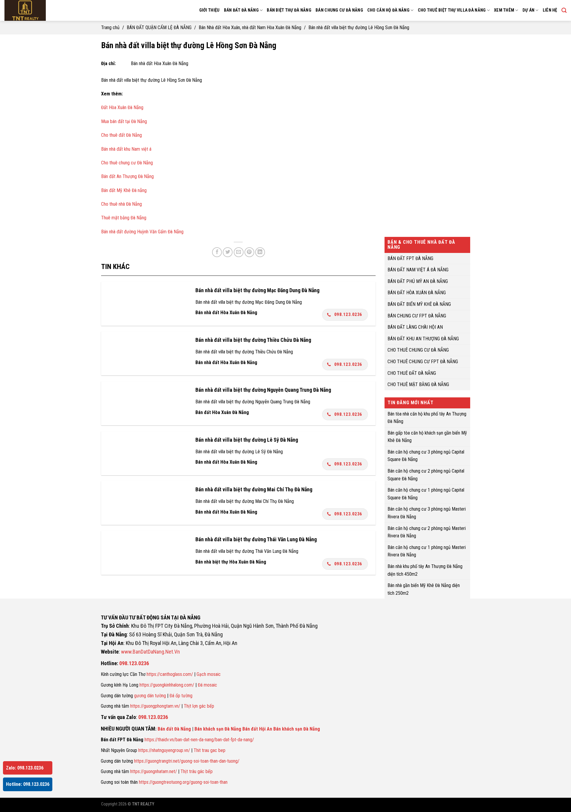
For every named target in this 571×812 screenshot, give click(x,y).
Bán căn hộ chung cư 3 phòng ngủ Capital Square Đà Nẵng (426, 455)
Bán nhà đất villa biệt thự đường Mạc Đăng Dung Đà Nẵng (257, 290)
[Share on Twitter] (228, 252)
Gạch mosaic (209, 674)
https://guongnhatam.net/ (153, 771)
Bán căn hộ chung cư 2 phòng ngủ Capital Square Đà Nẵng (426, 474)
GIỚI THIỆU (209, 10)
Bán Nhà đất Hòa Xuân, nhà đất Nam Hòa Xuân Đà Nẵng (250, 27)
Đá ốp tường (181, 695)
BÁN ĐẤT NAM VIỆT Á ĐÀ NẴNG (418, 270)
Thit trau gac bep (209, 750)
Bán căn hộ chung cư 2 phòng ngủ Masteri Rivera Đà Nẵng (427, 532)
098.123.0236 (348, 314)
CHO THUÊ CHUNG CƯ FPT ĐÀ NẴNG (423, 361)
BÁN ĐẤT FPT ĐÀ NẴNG (410, 258)
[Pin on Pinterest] (249, 252)
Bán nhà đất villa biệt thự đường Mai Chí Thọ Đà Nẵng (253, 489)
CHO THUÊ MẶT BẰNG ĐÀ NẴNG (418, 384)
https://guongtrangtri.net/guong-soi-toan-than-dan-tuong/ (186, 761)
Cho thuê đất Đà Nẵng (121, 135)
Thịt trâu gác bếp (197, 771)
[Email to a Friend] (239, 252)
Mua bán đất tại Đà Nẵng (124, 121)
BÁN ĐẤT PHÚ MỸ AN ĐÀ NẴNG (418, 281)
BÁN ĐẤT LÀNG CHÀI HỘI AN (415, 327)
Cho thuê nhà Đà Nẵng (121, 204)
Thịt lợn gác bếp (199, 706)
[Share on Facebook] (217, 252)
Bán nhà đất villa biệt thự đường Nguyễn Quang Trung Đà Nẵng (263, 390)
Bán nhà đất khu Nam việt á (126, 149)
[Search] (564, 10)
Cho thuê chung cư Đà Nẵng (127, 163)
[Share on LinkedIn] (260, 252)
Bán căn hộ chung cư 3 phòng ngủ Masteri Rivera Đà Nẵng (427, 513)
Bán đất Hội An (257, 729)
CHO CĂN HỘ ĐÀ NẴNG (388, 10)
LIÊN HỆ (550, 10)
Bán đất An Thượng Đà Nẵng (127, 176)
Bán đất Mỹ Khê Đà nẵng (124, 190)
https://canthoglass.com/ (170, 674)
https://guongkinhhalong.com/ (166, 685)
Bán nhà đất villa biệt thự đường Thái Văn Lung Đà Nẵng (256, 539)
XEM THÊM (504, 10)
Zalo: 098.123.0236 (24, 768)
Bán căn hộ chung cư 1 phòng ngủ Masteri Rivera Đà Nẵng (427, 551)
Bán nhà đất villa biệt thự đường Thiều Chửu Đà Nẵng (253, 340)
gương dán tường (150, 695)
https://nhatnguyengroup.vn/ (164, 750)
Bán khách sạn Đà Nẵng (217, 729)
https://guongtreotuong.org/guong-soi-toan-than (183, 782)
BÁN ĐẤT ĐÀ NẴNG (241, 10)
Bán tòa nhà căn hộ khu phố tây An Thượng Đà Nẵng (427, 417)
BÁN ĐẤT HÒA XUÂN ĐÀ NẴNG (417, 292)
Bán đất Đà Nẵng (174, 729)
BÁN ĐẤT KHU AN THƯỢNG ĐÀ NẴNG (423, 338)
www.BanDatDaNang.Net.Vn (150, 652)
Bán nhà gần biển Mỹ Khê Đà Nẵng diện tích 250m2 (424, 589)
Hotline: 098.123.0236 (27, 784)
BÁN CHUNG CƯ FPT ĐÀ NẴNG (417, 315)
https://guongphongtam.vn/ (155, 706)
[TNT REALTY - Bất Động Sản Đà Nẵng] (41, 10)
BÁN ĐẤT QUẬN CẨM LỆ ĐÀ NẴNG (159, 27)
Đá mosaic (207, 685)
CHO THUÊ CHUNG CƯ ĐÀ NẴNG (418, 350)
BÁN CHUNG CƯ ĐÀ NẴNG (339, 10)
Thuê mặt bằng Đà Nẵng (123, 218)
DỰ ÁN (528, 10)
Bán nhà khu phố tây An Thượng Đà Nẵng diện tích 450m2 (425, 570)
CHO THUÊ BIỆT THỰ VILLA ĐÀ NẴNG (452, 10)
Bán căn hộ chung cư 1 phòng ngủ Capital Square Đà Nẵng (426, 494)
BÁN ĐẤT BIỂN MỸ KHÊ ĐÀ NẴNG (419, 304)
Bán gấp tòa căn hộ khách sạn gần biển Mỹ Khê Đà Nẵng (427, 436)
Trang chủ (110, 27)
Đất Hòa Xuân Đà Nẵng (122, 107)
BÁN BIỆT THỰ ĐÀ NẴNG (289, 10)
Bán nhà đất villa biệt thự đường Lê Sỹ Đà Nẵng (246, 440)
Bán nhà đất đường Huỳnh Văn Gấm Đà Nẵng (142, 232)
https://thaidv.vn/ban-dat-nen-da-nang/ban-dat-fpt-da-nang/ (199, 739)
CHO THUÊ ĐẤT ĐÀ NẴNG (412, 373)
